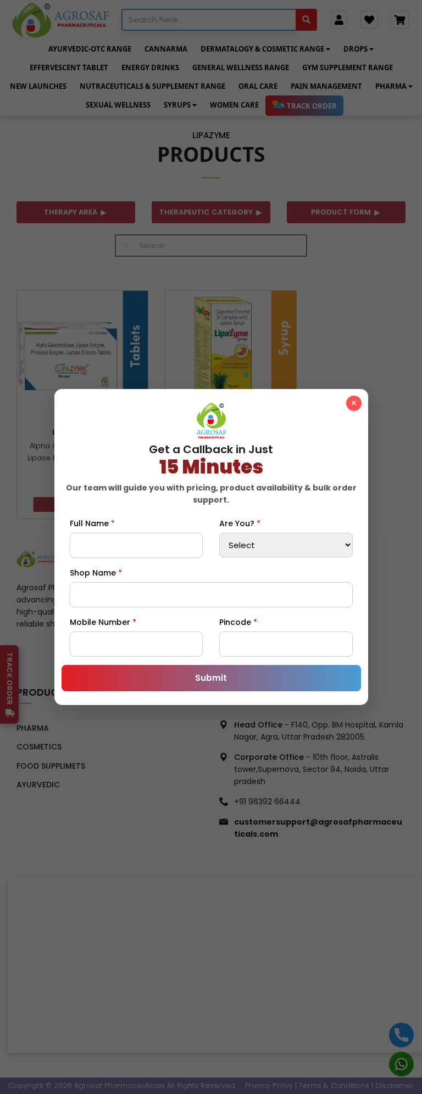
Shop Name (96, 572)
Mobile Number (103, 622)
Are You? (239, 523)
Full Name (92, 523)
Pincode (238, 622)
